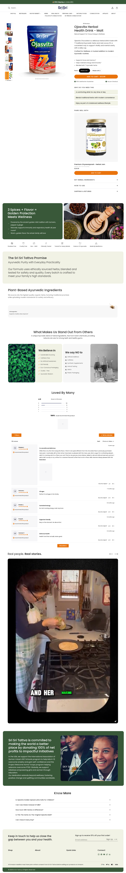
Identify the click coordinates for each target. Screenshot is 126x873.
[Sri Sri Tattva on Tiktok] (107, 854)
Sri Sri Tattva (17, 870)
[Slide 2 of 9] (9, 33)
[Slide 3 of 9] (9, 41)
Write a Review (108, 435)
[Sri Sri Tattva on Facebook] (101, 854)
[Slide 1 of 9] (9, 27)
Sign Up (109, 839)
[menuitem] (13, 13)
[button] (63, 424)
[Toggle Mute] (115, 721)
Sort (98, 441)
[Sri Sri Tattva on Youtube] (104, 854)
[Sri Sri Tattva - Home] (63, 8)
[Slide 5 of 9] (9, 58)
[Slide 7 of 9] (9, 75)
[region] (63, 424)
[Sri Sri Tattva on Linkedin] (110, 854)
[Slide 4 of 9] (9, 49)
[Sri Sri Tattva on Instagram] (99, 854)
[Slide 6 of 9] (9, 67)
